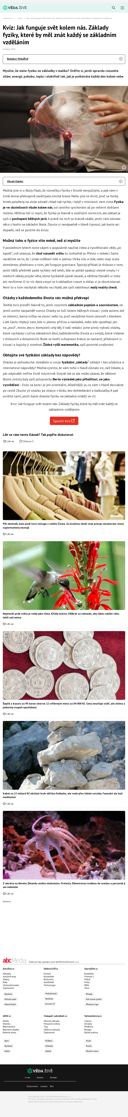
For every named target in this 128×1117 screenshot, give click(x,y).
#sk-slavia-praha (94, 999)
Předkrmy (88, 1026)
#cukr (88, 1040)
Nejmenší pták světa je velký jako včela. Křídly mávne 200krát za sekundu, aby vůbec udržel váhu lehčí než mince (61, 615)
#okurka (49, 1046)
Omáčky (88, 1023)
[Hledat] (113, 8)
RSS (52, 1086)
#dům (7, 1051)
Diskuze (28, 441)
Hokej (87, 982)
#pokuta (8, 994)
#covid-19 (50, 1003)
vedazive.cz (8, 18)
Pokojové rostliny (52, 1023)
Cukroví (87, 1021)
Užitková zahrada (52, 1029)
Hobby (6, 1021)
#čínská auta (10, 999)
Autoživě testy (9, 976)
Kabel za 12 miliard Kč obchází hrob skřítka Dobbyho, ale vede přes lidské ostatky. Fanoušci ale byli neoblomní (62, 795)
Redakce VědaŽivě (17, 58)
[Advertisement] (64, 926)
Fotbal (87, 979)
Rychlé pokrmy (91, 1032)
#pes (6, 1040)
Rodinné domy (9, 1032)
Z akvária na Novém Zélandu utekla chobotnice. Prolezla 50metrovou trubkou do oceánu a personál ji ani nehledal (64, 885)
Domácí (47, 973)
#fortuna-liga (92, 1004)
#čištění (48, 1040)
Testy (20, 18)
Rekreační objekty (11, 1029)
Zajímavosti (8, 988)
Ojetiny (6, 979)
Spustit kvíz (61, 421)
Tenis (86, 988)
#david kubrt (10, 1004)
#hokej (89, 994)
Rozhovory (49, 979)
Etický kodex (32, 1086)
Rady (5, 982)
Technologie (50, 985)
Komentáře (49, 976)
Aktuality (7, 973)
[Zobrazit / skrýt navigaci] (122, 8)
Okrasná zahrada (51, 1021)
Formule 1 (89, 976)
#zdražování (51, 993)
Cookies (44, 1086)
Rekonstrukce (9, 1026)
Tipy (46, 1026)
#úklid (48, 1051)
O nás (27, 1077)
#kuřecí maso (92, 1051)
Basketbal (89, 973)
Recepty (88, 1029)
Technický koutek (11, 985)
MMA (86, 985)
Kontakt (53, 1077)
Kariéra (40, 1077)
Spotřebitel (49, 982)
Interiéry (6, 1023)
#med (88, 1046)
